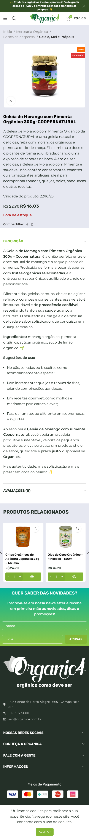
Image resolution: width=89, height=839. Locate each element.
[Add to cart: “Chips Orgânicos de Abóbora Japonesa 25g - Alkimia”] (23, 576)
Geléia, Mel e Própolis (56, 37)
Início (8, 32)
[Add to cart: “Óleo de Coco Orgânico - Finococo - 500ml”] (66, 576)
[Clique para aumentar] (10, 100)
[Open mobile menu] (5, 18)
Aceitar (45, 831)
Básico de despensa (19, 37)
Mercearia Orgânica (32, 32)
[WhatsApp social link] (32, 224)
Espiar (35, 528)
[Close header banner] (83, 6)
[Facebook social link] (27, 224)
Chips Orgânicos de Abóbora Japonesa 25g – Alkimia (22, 559)
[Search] (14, 18)
